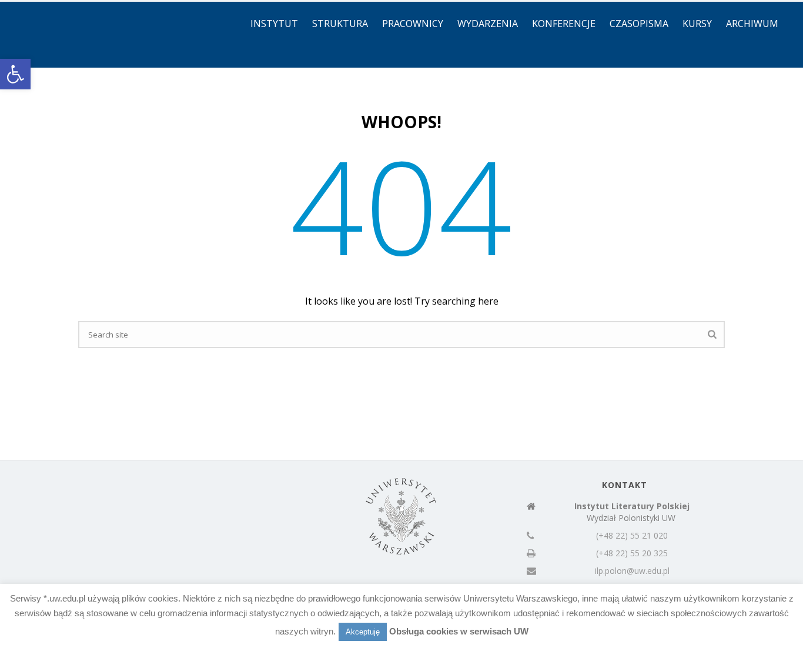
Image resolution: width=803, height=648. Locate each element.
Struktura (340, 23)
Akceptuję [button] (363, 631)
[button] (15, 74)
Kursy (697, 23)
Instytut (274, 23)
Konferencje (563, 23)
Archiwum (752, 23)
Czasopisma (639, 23)
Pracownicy (412, 23)
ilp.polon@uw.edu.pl (632, 571)
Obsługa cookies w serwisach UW (458, 631)
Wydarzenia (487, 23)
